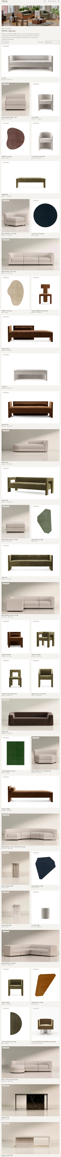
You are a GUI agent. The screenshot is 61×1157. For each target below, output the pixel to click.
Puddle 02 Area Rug (7, 156)
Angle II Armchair (36, 654)
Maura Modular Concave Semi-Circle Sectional (13, 846)
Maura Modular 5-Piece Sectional (10, 615)
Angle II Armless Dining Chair (9, 694)
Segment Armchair (6, 654)
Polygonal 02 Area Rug (37, 886)
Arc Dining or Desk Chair (38, 156)
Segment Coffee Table (7, 1155)
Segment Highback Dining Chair (40, 311)
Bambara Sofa (5, 731)
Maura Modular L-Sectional (8, 963)
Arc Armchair (35, 117)
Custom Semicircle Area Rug (9, 1041)
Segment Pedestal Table (7, 886)
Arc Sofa (4, 78)
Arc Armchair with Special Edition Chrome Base (44, 1041)
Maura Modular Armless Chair (9, 117)
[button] (45, 1)
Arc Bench (4, 386)
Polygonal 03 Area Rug (37, 539)
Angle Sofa (4, 577)
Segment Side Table (6, 925)
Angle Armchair (6, 1002)
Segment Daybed (6, 809)
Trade (49, 1)
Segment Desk (5, 1117)
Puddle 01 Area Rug (7, 311)
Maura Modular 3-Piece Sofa (9, 271)
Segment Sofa (5, 424)
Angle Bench (5, 194)
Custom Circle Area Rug (38, 233)
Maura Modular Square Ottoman (10, 539)
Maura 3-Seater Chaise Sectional (10, 1079)
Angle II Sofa (5, 500)
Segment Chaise (6, 348)
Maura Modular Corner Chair (9, 233)
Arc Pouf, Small (35, 925)
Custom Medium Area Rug (8, 771)
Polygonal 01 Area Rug (37, 1002)
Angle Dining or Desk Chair (39, 694)
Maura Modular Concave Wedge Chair (41, 771)
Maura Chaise (5, 462)
